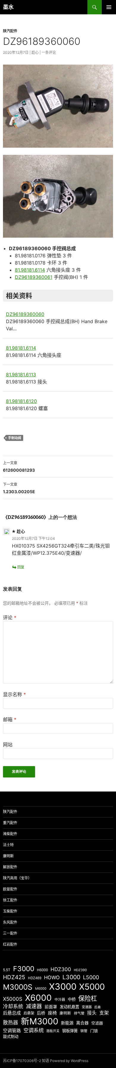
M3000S (17, 987)
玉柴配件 (10, 911)
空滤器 (97, 1022)
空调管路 (12, 1030)
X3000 (62, 986)
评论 (9, 618)
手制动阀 (14, 438)
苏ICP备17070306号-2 (22, 1060)
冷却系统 (13, 1006)
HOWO (52, 977)
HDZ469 (34, 978)
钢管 (83, 1031)
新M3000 (39, 1021)
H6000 (42, 970)
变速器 (87, 1007)
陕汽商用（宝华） (17, 878)
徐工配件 (10, 900)
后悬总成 (12, 1013)
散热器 (10, 1023)
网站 (7, 745)
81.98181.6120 (21, 401)
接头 (92, 1013)
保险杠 (87, 998)
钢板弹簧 (70, 1030)
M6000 (40, 988)
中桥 (72, 999)
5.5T (6, 970)
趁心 (35, 52)
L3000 (71, 977)
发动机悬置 (69, 1006)
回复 (20, 567)
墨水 (8, 7)
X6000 (38, 998)
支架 (104, 1013)
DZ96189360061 (33, 277)
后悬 (97, 1007)
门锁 (94, 1030)
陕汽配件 (10, 31)
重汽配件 (10, 823)
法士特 (8, 845)
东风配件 (10, 922)
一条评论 (49, 52)
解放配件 (10, 867)
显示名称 (14, 694)
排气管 (79, 1013)
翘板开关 (52, 1031)
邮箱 (9, 719)
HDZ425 (14, 977)
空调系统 (33, 1030)
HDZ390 (80, 970)
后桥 (41, 1012)
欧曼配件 (10, 889)
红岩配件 (10, 944)
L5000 (91, 977)
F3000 (23, 969)
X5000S (12, 999)
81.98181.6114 (30, 270)
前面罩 (51, 1006)
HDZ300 (61, 969)
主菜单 (109, 7)
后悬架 (28, 1013)
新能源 (67, 1022)
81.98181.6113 (21, 375)
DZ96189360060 (25, 314)
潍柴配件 (10, 834)
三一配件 (10, 933)
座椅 (52, 1013)
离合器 (82, 1022)
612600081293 (19, 467)
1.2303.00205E (19, 488)
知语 (45, 1060)
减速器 (34, 1006)
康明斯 (8, 856)
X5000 (92, 987)
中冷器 (59, 999)
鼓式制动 (10, 1036)
